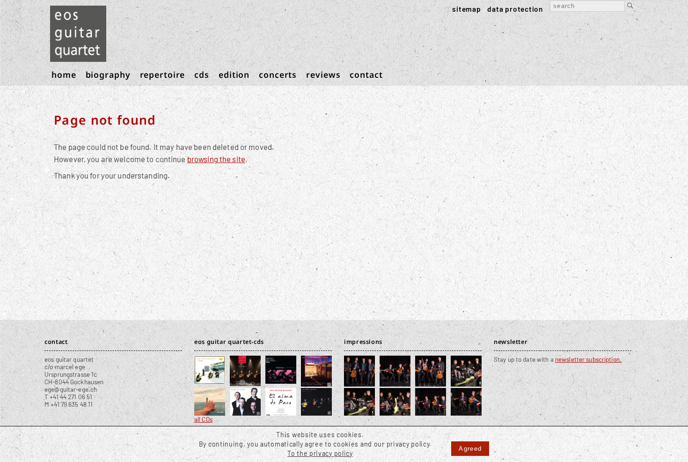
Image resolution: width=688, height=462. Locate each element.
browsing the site (216, 159)
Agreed (470, 448)
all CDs (203, 419)
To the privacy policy (320, 453)
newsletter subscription (587, 359)
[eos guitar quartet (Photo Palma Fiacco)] (359, 382)
